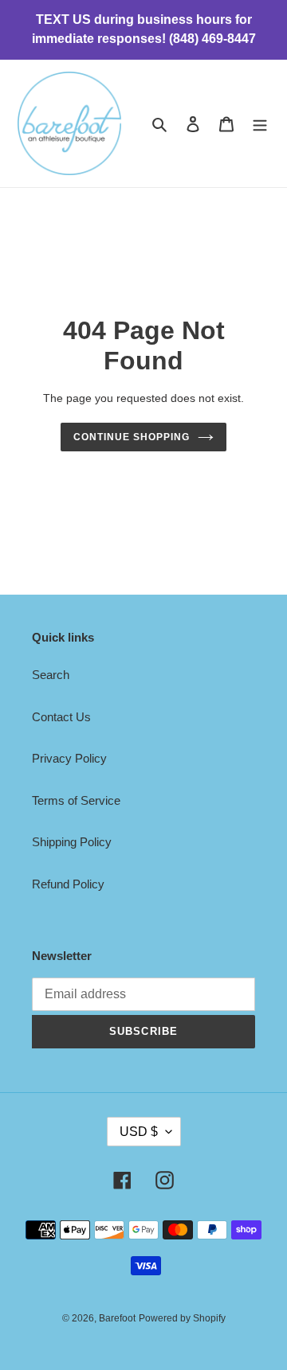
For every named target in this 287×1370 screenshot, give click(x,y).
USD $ (139, 1131)
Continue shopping (131, 437)
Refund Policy (68, 884)
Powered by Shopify (182, 1318)
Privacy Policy (69, 758)
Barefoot (117, 1318)
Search (50, 674)
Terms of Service (76, 800)
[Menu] (260, 124)
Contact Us (61, 717)
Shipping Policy (72, 842)
